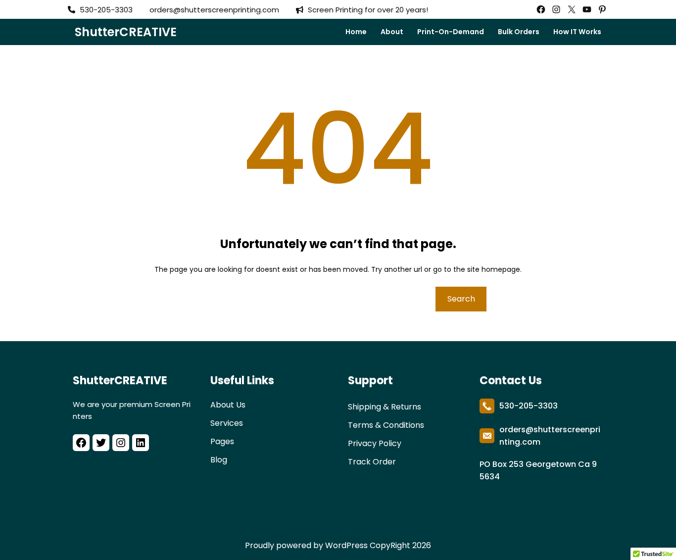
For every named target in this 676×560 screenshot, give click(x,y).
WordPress (346, 545)
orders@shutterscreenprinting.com (214, 9)
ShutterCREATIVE (126, 32)
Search (461, 299)
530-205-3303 (528, 405)
